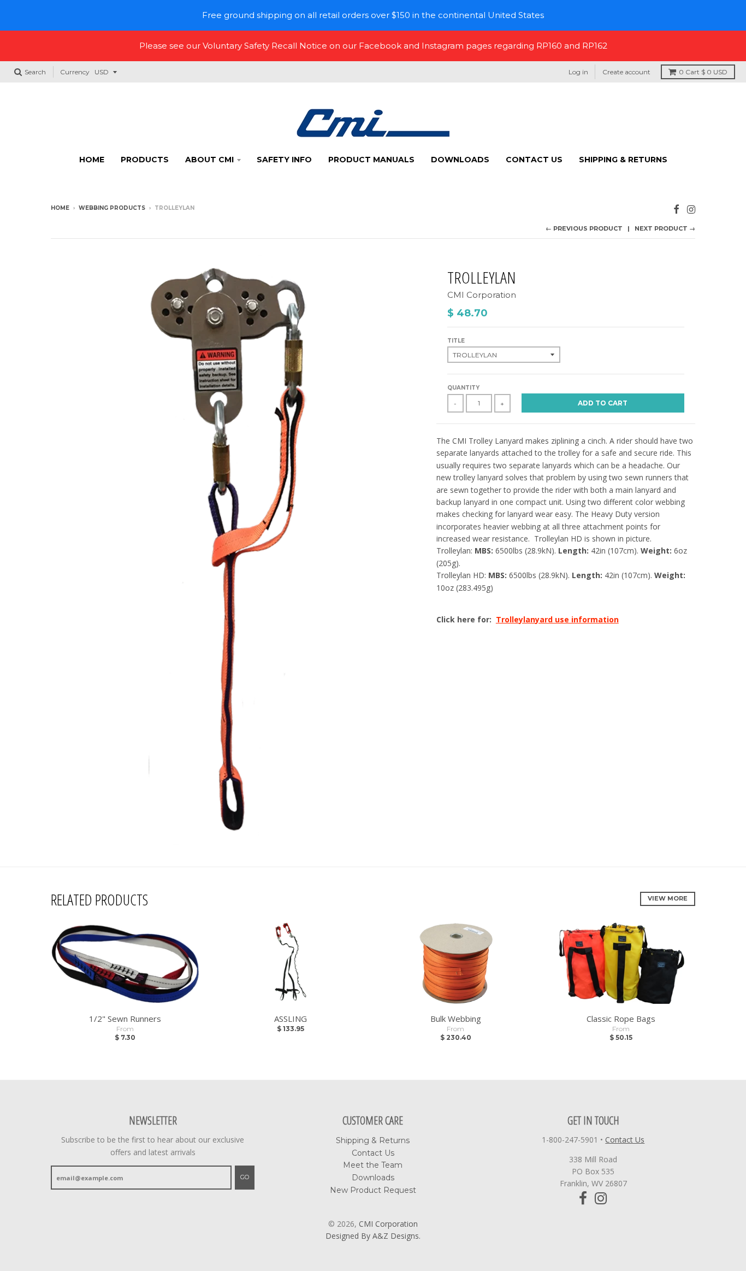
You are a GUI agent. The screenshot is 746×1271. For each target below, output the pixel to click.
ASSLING (290, 1018)
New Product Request (373, 1190)
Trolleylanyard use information (557, 619)
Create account (626, 72)
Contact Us (534, 159)
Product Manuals (371, 159)
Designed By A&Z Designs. (373, 1236)
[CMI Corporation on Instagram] (691, 209)
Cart (703, 72)
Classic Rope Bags (621, 1018)
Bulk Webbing (455, 1018)
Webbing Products (112, 207)
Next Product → (665, 228)
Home (91, 159)
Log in (578, 72)
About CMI (209, 159)
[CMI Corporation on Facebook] (676, 209)
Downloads (460, 159)
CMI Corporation (481, 295)
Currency (75, 72)
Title (456, 340)
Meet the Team (372, 1165)
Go (244, 1177)
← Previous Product (584, 228)
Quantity (463, 387)
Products (145, 159)
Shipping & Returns (623, 159)
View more (668, 898)
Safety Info (284, 159)
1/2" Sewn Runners (125, 1018)
